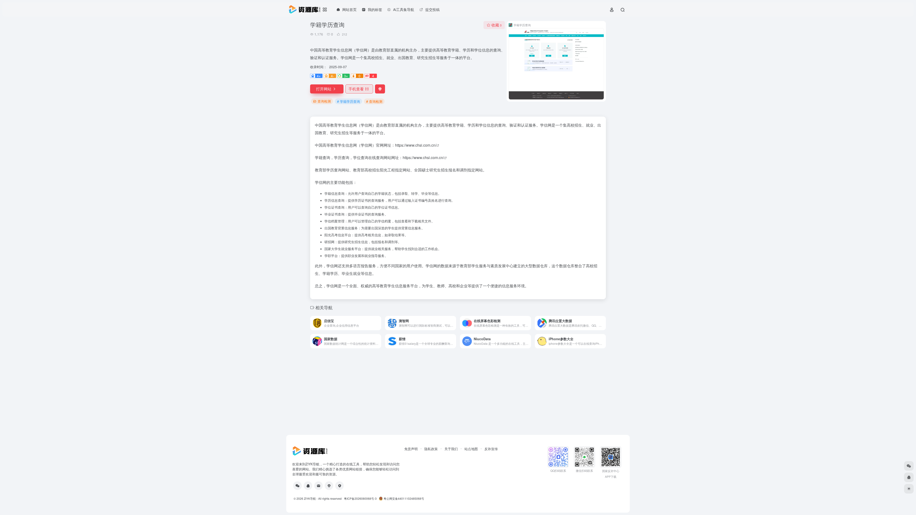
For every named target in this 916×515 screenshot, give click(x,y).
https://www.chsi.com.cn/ (415, 145)
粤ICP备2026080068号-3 (360, 498)
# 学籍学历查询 (348, 101)
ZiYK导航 (310, 498)
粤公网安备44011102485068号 (404, 498)
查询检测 (324, 101)
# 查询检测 (374, 101)
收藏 (496, 25)
